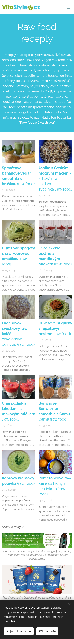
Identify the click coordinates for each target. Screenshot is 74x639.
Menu (68, 7)
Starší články (11, 527)
